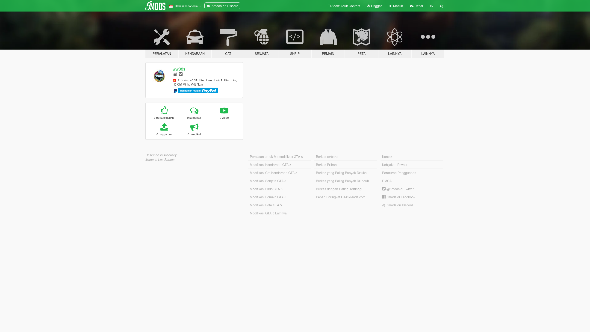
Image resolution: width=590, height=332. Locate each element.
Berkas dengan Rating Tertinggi (339, 189)
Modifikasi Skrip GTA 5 (266, 189)
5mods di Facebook (400, 197)
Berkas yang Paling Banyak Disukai (341, 172)
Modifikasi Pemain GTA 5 (268, 197)
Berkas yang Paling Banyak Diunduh (342, 180)
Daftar (418, 5)
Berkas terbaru (327, 156)
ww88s (179, 69)
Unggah (376, 5)
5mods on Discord (399, 205)
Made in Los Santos (159, 159)
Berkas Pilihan (326, 164)
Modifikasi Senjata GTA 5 (268, 180)
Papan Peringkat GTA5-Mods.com (341, 197)
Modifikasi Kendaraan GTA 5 (270, 164)
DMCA (387, 180)
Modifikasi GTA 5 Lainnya (268, 213)
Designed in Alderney (161, 155)
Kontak (387, 156)
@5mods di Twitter (400, 189)
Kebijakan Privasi (394, 164)
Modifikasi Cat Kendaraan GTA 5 (273, 172)
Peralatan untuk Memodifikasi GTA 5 (276, 156)
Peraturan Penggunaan (399, 172)
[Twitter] (180, 74)
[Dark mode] (432, 6)
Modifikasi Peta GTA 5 (266, 205)
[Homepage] (175, 74)
